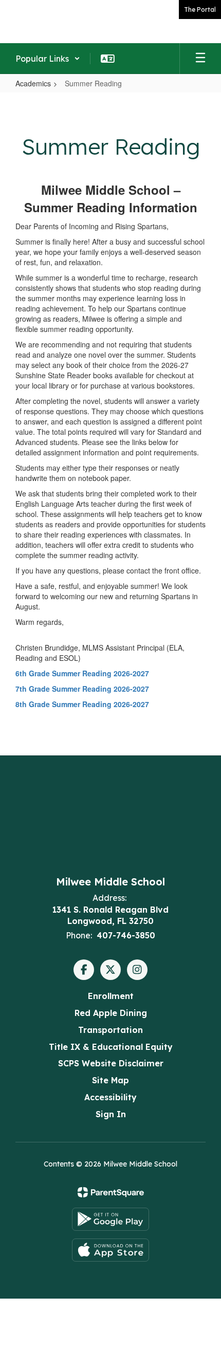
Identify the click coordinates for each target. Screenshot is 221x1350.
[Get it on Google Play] (110, 1219)
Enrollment (111, 996)
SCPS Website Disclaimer (110, 1063)
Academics (33, 83)
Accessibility (110, 1097)
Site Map (110, 1080)
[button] (47, 58)
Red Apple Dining (111, 1013)
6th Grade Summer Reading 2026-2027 (82, 673)
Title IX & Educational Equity (111, 1047)
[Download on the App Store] (110, 1250)
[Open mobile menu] (200, 58)
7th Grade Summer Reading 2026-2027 (82, 688)
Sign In (111, 1114)
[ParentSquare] (110, 1192)
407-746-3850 (126, 935)
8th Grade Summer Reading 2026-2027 (82, 704)
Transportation (110, 1030)
